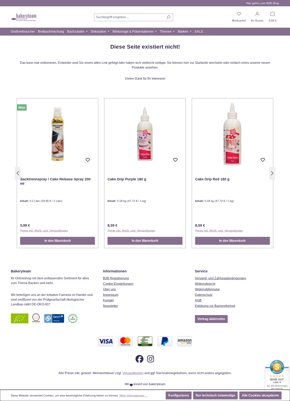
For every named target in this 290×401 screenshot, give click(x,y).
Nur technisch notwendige (215, 395)
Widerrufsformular (207, 289)
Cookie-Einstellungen (118, 283)
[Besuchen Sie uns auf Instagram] (150, 358)
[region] (145, 173)
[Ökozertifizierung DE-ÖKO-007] (19, 318)
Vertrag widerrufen (211, 319)
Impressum (110, 295)
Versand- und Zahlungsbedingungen (220, 278)
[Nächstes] (272, 173)
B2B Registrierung (116, 278)
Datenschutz (203, 295)
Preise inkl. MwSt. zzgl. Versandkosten (44, 230)
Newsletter (110, 306)
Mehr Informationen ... (133, 395)
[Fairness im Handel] (36, 318)
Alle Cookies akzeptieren (260, 395)
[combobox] (129, 17)
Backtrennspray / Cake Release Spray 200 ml (55, 181)
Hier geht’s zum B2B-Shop (262, 3)
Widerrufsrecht (205, 283)
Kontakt (108, 300)
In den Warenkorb (57, 240)
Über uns (109, 289)
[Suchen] (168, 17)
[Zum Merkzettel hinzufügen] (88, 160)
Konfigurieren (178, 395)
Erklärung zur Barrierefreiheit (215, 306)
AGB (198, 300)
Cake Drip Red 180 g (212, 179)
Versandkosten (133, 373)
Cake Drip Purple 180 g (127, 179)
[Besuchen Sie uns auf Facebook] (139, 358)
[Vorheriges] (18, 173)
